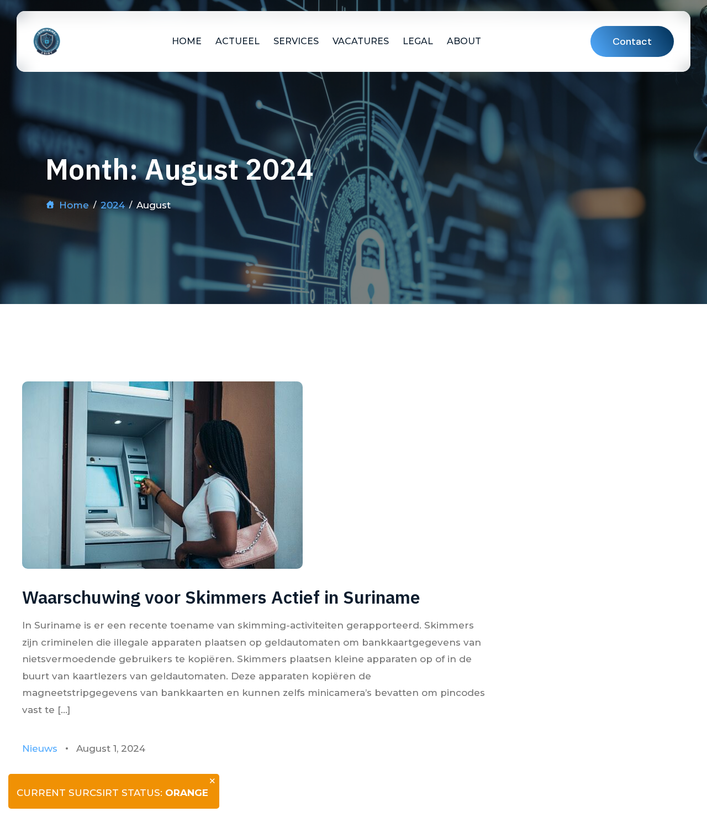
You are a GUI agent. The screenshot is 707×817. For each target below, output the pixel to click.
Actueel (237, 41)
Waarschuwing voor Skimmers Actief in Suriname (221, 597)
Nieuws (39, 748)
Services (296, 41)
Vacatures (361, 41)
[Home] (46, 41)
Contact (632, 41)
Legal (418, 41)
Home (187, 41)
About (464, 41)
